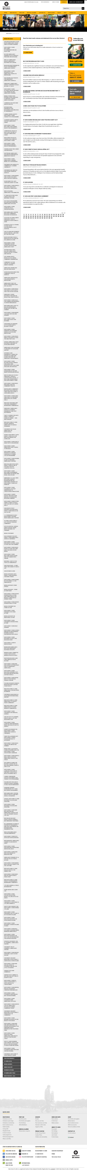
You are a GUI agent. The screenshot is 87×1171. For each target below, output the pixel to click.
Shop (65, 12)
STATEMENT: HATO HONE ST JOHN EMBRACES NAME (11, 1054)
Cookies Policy (38, 1135)
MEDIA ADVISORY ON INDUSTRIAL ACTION (9, 616)
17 (60, 214)
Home (5, 12)
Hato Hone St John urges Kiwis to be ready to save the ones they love (11, 338)
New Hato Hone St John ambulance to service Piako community (10, 701)
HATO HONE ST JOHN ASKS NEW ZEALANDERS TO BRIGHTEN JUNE (10, 853)
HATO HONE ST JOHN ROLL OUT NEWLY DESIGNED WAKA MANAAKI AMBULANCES (11, 930)
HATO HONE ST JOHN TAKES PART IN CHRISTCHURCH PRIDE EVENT (11, 875)
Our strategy (54, 1131)
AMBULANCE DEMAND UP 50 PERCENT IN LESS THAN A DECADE (11, 859)
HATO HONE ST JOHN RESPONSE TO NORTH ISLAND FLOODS (11, 924)
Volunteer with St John (40, 1124)
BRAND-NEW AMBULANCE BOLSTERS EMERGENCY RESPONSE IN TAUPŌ (10, 648)
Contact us (72, 12)
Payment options (9, 1070)
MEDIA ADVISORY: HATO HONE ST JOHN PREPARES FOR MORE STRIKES (10, 575)
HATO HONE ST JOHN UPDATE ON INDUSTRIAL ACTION (11, 602)
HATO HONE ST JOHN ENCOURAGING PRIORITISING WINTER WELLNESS (11, 847)
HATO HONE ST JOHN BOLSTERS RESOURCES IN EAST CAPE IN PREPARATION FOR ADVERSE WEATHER (11, 936)
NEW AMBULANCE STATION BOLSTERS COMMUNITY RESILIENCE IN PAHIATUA (11, 213)
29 (47, 216)
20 (26, 216)
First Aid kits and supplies (24, 1120)
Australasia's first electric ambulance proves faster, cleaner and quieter (10, 251)
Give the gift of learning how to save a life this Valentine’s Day (11, 718)
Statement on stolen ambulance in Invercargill (10, 430)
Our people (54, 1129)
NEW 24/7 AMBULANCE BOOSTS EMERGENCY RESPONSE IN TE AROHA (10, 61)
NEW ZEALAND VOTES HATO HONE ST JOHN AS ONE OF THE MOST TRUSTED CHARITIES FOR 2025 (11, 466)
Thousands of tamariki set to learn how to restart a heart (10, 325)
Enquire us (25, 1154)
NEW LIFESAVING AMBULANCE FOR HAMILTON (11, 191)
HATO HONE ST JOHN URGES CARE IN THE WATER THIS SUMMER (11, 744)
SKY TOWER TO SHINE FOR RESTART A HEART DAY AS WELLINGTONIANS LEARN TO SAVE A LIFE (11, 764)
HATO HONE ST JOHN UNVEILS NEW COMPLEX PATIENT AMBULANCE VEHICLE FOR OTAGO (11, 757)
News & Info (51, 12)
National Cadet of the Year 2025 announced (10, 561)
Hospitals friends (6, 1130)
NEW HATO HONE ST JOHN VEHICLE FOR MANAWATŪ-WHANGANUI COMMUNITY (11, 881)
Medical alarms (31, 12)
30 (49, 216)
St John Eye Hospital (41, 1157)
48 (49, 218)
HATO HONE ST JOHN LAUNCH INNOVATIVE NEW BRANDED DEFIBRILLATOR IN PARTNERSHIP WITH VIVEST (11, 632)
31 (51, 216)
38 (26, 218)
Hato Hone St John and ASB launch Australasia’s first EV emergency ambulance (11, 665)
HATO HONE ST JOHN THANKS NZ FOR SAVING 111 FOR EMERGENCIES (11, 581)
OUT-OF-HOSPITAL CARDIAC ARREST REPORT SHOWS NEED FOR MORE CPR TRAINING (11, 528)
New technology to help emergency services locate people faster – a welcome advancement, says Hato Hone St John (11, 377)
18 (63, 214)
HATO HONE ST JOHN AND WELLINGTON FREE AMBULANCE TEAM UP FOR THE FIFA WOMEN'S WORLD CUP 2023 (11, 812)
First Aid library (22, 1122)
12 (49, 214)
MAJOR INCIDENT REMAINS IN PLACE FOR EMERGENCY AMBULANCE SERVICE (11, 67)
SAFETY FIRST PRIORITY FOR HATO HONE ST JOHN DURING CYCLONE (11, 908)
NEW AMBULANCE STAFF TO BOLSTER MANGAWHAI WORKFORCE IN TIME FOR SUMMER (11, 307)
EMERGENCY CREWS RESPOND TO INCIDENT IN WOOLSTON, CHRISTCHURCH (11, 296)
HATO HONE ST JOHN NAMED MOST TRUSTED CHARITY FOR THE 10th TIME (11, 864)
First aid (21, 12)
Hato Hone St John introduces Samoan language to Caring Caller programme (10, 453)
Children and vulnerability (41, 1136)
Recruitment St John (41, 1150)
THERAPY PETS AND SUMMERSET (9, 971)
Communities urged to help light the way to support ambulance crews (10, 133)
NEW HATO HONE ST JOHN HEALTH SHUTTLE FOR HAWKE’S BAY (10, 870)
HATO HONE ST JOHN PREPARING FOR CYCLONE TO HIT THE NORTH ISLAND (11, 913)
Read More (27, 71)
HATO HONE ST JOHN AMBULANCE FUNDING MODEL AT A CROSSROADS (11, 160)
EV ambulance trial (9, 1073)
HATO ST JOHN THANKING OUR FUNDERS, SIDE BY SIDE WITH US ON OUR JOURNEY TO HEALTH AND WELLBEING (11, 1043)
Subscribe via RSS (10, 1150)
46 (44, 218)
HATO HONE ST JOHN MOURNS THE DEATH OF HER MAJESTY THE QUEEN (11, 1019)
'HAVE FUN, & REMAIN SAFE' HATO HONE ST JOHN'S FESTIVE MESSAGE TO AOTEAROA (11, 738)
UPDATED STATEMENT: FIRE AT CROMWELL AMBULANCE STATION (11, 943)
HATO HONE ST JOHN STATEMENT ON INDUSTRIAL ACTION (11, 622)
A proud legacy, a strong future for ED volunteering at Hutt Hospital (11, 226)
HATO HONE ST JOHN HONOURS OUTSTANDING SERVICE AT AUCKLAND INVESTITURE (10, 331)
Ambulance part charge (8, 1120)
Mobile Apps (9, 1160)
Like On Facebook (10, 1157)
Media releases (8, 38)
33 (56, 216)
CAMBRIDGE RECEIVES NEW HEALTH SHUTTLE (11, 103)
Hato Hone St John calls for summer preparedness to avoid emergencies (11, 301)
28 (44, 216)
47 (47, 218)
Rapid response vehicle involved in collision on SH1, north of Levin (11, 238)
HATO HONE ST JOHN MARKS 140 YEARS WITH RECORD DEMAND (11, 314)
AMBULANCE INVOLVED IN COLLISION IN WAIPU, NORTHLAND (10, 279)
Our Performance (9, 1058)
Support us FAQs (39, 1126)
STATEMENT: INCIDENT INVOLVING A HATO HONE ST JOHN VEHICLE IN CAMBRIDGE (11, 1013)
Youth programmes (7, 1134)
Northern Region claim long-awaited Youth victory (11, 659)
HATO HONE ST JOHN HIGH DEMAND (10, 626)
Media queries (8, 1064)
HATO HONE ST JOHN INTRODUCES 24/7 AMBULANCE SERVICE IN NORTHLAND (10, 73)
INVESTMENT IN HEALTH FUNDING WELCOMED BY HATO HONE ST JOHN (10, 139)
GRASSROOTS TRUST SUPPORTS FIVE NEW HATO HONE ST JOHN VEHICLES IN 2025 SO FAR (11, 510)
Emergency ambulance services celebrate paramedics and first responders (10, 410)
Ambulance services (7, 1118)
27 (42, 216)
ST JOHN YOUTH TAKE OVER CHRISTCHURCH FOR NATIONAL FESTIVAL (11, 197)
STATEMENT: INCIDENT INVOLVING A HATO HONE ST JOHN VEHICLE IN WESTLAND (11, 959)
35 (60, 216)
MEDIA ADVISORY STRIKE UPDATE (10, 586)
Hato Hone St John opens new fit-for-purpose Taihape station (11, 679)
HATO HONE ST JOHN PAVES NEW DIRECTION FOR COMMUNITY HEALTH (11, 385)
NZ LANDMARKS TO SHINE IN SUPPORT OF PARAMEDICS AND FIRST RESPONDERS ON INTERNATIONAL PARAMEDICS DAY (11, 826)
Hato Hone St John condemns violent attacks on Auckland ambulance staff (10, 244)
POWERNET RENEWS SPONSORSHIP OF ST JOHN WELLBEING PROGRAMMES (11, 789)
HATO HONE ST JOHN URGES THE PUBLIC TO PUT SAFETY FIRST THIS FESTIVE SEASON (11, 290)
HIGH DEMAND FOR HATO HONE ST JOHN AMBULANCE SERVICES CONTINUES (11, 537)
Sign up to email (26, 1150)
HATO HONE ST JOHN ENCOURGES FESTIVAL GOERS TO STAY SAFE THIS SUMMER (11, 543)
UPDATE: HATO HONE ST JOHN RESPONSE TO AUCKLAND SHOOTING (11, 800)
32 (54, 216)
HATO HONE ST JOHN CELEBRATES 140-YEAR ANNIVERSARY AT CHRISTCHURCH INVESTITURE (11, 489)
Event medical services (8, 1124)
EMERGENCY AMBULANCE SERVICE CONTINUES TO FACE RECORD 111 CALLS (11, 85)
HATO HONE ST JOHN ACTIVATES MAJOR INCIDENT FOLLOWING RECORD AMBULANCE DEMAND (11, 91)
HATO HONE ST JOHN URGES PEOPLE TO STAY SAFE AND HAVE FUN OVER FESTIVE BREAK (11, 549)
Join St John (55, 2)
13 (51, 214)
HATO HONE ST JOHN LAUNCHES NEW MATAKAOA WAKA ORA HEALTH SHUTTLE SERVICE (11, 724)
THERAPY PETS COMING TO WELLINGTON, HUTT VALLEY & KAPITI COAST (11, 976)
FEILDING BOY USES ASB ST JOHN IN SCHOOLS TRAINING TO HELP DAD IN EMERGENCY (11, 783)
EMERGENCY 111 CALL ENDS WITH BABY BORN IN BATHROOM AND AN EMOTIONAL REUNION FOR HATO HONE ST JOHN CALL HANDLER (11, 481)
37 (24, 218)
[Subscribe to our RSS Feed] (76, 39)
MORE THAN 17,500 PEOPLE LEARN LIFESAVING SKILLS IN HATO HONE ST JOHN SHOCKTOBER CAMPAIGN (11, 750)
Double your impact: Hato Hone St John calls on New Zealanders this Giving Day (11, 436)
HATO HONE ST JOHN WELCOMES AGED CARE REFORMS (10, 319)
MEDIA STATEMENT (9, 533)
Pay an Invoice (45, 2)
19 (24, 216)
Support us (42, 12)
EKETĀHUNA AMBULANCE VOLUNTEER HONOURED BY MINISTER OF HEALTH (11, 155)
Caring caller (5, 1128)
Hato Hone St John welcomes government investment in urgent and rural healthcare (11, 473)
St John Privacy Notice (40, 1133)
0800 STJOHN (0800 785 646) (31, 2)
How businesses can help (41, 1122)
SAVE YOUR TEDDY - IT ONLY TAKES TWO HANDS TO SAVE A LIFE (11, 567)
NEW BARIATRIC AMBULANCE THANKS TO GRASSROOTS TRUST (11, 842)
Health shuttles (6, 1126)
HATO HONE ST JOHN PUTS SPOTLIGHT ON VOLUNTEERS (11, 837)
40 (31, 218)
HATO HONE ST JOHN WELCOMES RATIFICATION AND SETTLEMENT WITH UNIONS (10, 556)
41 (33, 218)
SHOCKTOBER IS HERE (9, 571)
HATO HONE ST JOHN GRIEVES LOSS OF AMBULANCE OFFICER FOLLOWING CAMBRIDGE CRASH (11, 1006)
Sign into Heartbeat (57, 1150)
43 (37, 218)
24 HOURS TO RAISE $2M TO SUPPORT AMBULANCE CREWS (11, 121)
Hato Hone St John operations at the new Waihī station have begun (11, 371)
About (59, 12)
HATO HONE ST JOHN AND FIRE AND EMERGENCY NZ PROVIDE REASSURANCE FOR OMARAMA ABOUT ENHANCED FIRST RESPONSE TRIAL (11, 1027)
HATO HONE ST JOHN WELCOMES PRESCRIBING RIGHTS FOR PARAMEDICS (10, 127)
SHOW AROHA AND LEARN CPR (11, 890)
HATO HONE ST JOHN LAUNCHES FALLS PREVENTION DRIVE (9, 208)
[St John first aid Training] (76, 77)
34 (58, 216)
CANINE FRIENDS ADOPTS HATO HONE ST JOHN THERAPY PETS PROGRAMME (11, 115)
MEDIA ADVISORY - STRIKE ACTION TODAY (10, 590)
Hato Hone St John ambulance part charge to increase (11, 447)
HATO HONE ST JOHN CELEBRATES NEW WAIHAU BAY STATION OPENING (11, 994)
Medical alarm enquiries (24, 1131)
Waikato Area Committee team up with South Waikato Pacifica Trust (11, 654)
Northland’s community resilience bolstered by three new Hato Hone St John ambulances (11, 391)
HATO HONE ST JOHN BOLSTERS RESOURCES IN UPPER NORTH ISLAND (10, 919)
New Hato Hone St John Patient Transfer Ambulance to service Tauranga (10, 424)
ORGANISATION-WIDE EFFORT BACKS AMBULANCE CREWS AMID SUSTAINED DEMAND (11, 43)
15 (56, 214)
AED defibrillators (23, 1124)
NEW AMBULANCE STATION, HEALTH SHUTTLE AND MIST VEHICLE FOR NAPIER (11, 795)
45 (42, 218)
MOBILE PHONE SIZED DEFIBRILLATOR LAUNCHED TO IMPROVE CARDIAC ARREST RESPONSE (11, 98)
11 (47, 214)
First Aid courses (22, 1118)
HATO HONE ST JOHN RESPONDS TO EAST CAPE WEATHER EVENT (10, 638)
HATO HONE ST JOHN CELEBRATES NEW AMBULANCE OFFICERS (10, 1000)
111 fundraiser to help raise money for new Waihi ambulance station (11, 516)
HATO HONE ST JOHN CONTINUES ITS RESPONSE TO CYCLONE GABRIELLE (11, 902)
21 (28, 216)
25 (37, 216)
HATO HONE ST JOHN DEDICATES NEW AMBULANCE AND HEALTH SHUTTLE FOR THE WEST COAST (11, 1035)
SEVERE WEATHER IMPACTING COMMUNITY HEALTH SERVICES (11, 273)
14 (54, 214)
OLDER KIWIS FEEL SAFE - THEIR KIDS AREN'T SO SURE (11, 182)
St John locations (72, 1133)
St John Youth (39, 1154)
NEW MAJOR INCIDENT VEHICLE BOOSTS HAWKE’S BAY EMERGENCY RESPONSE (11, 820)
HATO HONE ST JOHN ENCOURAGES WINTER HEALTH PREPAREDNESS (10, 145)
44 (40, 218)
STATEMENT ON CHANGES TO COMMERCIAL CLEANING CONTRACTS (11, 166)
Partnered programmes (8, 1136)
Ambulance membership (8, 1122)
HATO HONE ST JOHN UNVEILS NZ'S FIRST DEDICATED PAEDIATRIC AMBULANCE (11, 187)
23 (33, 216)
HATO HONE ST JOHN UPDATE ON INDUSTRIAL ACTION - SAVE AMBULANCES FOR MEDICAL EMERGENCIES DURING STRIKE (11, 596)
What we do (13, 12)
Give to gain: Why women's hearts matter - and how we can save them (11, 233)
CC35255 (52, 1169)
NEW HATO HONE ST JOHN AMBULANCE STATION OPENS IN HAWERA (11, 690)
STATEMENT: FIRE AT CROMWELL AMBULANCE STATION (10, 948)
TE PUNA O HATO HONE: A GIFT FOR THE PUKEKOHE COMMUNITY (10, 522)
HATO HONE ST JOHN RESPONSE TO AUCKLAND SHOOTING (10, 806)
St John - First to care (75, 1154)
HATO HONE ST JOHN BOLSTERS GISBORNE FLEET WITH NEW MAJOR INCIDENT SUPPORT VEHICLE (11, 672)
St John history (55, 1136)
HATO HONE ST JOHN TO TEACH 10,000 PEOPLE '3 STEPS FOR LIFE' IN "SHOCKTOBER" (10, 982)
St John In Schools (7, 1132)
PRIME (53, 1154)
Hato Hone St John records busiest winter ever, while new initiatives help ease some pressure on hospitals (11, 364)
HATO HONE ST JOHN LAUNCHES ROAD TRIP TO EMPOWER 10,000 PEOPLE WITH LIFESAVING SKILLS (10, 771)
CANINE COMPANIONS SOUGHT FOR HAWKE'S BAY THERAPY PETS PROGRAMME (11, 778)
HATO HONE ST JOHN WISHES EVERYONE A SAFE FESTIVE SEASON (11, 954)
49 (51, 218)
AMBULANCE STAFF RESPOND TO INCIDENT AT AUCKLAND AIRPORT (11, 349)
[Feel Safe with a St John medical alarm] (76, 93)
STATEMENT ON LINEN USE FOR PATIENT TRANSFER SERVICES (10, 171)
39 (28, 218)
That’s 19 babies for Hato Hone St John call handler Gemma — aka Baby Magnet (11, 417)
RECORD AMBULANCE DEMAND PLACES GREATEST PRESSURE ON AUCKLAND (11, 55)
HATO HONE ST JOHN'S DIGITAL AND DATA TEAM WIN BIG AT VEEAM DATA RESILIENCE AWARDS (10, 496)
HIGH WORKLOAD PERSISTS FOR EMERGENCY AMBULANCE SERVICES (11, 79)
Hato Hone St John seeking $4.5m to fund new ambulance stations (11, 460)
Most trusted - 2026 (9, 1076)
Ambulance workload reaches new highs (10, 268)
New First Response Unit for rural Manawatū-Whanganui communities (11, 404)
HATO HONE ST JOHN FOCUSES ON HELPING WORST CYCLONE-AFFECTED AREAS (11, 896)
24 (35, 216)
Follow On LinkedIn (11, 1154)
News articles (55, 1118)
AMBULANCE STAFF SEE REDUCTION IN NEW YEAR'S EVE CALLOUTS (11, 285)
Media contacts (55, 1122)
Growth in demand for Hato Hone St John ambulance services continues (10, 731)
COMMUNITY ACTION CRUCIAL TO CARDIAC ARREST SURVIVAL (9, 263)
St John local (8, 1061)
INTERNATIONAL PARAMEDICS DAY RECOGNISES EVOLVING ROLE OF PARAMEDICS (11, 109)
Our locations (55, 1133)
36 (63, 216)
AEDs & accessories (72, 1124)
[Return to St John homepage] (43, 5)
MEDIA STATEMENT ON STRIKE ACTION (9, 607)
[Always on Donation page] (76, 56)
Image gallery (8, 1067)
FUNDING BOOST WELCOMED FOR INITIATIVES (11, 149)
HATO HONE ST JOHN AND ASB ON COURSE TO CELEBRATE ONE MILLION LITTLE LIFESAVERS (10, 965)
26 (40, 216)
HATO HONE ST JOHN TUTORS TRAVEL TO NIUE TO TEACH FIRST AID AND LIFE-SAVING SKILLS (11, 503)
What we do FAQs (7, 1138)
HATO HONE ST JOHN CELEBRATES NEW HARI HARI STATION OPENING (11, 1050)
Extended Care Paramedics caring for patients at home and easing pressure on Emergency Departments (11, 355)
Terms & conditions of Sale (74, 1126)
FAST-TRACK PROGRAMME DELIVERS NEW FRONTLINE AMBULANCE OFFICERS (11, 202)
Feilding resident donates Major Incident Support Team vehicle (11, 684)
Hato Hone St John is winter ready (10, 643)
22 (31, 216)
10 (44, 214)
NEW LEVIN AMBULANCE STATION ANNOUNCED (10, 832)
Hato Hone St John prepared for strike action (10, 612)
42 (35, 218)
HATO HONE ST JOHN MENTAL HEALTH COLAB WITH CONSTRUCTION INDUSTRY (11, 989)
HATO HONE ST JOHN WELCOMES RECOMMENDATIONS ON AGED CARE (10, 49)
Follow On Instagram (27, 1156)
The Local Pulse (56, 1157)
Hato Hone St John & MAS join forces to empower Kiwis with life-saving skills (11, 398)
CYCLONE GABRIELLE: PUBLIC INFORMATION (11, 886)
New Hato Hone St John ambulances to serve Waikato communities (10, 707)
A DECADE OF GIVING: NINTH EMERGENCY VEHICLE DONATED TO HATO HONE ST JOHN (11, 219)
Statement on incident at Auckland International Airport (11, 696)
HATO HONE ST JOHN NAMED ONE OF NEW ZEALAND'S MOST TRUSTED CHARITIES (11, 177)
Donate (64, 2)
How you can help (39, 1120)
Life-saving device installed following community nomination (11, 258)
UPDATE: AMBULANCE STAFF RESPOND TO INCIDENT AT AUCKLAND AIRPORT (11, 343)
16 (58, 214)
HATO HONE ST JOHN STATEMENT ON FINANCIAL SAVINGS (11, 712)
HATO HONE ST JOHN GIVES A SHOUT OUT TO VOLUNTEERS (11, 442)
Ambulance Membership (76, 2)
